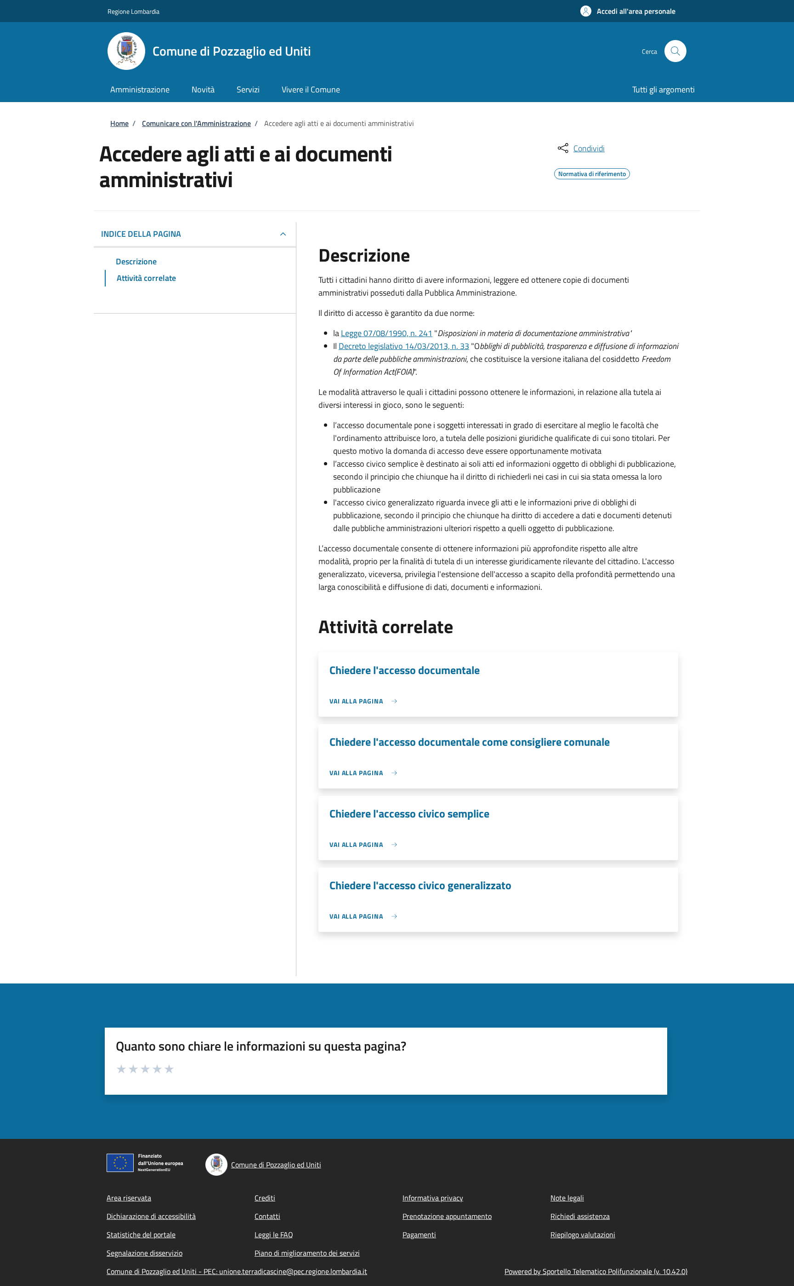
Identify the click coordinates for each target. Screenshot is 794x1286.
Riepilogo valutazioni (582, 1234)
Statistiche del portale (141, 1234)
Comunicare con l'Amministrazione (196, 123)
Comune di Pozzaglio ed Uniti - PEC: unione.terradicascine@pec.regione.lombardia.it (237, 1271)
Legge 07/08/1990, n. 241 (386, 333)
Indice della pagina (141, 234)
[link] (365, 701)
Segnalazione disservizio (144, 1252)
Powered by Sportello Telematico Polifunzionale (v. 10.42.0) (596, 1271)
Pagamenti (419, 1234)
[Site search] (675, 51)
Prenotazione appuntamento (447, 1216)
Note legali (567, 1197)
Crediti (265, 1197)
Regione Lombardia (133, 11)
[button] (627, 11)
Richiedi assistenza (580, 1216)
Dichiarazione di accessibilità (151, 1216)
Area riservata (129, 1197)
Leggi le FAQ (274, 1234)
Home (119, 123)
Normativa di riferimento (592, 172)
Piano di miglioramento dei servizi (307, 1252)
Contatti (267, 1216)
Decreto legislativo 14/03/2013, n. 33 (404, 346)
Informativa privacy (433, 1197)
